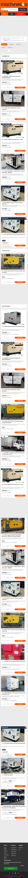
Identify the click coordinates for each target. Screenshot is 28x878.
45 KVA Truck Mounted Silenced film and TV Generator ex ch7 (13, 453)
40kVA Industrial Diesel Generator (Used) (13, 326)
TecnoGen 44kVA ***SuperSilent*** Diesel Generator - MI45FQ (13, 171)
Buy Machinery (13, 847)
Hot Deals (20, 14)
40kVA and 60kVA (7, 775)
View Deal (20, 245)
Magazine (5, 851)
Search (22, 9)
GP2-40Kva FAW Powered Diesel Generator (13, 234)
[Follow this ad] (8, 87)
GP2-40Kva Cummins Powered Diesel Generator (12, 203)
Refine (4, 44)
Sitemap (20, 875)
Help (19, 849)
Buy (4, 14)
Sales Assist (13, 855)
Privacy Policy (14, 875)
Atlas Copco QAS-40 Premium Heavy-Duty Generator (13, 271)
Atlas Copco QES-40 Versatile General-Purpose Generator (12, 422)
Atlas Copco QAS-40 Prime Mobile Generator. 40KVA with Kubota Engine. (11, 535)
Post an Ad (10, 868)
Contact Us (21, 847)
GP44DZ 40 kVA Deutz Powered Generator (14, 661)
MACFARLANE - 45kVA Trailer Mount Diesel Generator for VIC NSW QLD (13, 807)
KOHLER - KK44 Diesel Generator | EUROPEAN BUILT (11, 77)
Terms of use (7, 875)
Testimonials (6, 854)
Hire (12, 14)
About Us (5, 853)
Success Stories (5, 857)
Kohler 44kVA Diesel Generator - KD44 (12, 139)
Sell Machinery (13, 849)
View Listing (20, 87)
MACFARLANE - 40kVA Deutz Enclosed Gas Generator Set (14, 693)
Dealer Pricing (13, 851)
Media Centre (13, 853)
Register (5, 849)
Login (5, 847)
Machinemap (11, 876)
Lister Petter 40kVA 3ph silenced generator (11, 108)
